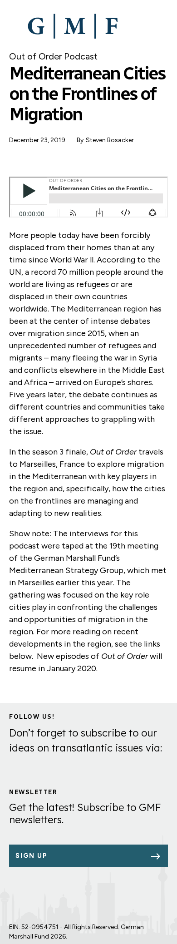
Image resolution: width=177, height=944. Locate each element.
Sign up (31, 856)
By (80, 140)
